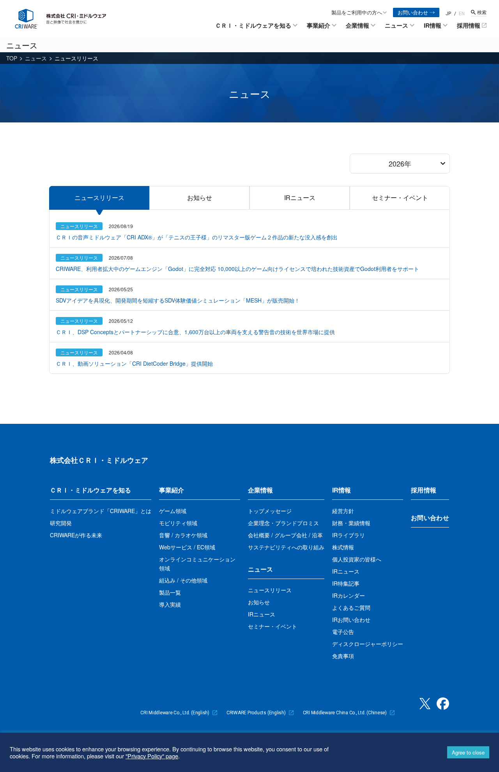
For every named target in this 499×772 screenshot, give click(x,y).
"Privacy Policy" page (152, 756)
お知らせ (199, 197)
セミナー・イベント (400, 197)
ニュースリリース (99, 197)
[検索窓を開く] (479, 12)
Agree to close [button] (468, 752)
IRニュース (299, 197)
